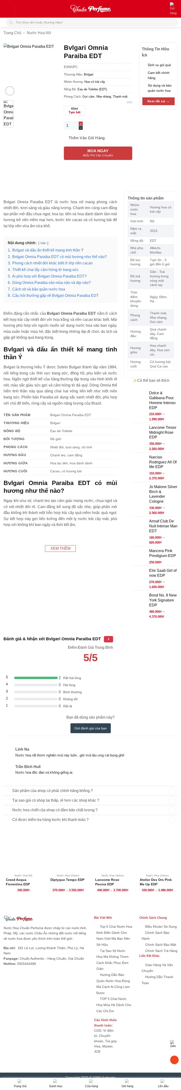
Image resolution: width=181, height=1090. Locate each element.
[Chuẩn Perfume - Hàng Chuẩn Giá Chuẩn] (90, 9)
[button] (9, 9)
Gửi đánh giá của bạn (90, 728)
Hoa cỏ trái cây (94, 82)
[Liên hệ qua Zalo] (174, 1044)
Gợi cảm (88, 96)
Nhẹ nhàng (103, 96)
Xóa (129, 102)
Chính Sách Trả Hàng (160, 951)
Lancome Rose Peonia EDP (107, 882)
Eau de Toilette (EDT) (92, 89)
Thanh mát (120, 96)
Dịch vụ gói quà (159, 65)
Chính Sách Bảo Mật (160, 945)
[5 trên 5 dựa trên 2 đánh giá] (90, 668)
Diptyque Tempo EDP (67, 880)
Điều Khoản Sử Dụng (160, 926)
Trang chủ (12, 33)
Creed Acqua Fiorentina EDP (18, 882)
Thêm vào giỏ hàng (87, 138)
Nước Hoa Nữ (39, 33)
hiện (43, 243)
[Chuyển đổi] (8, 790)
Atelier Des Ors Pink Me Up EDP (156, 882)
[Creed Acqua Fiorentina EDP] (24, 851)
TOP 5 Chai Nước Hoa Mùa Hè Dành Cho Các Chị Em (113, 1005)
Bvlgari (88, 74)
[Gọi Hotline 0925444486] (174, 1060)
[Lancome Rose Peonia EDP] (113, 851)
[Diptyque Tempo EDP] (68, 851)
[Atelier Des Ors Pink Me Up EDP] (157, 851)
